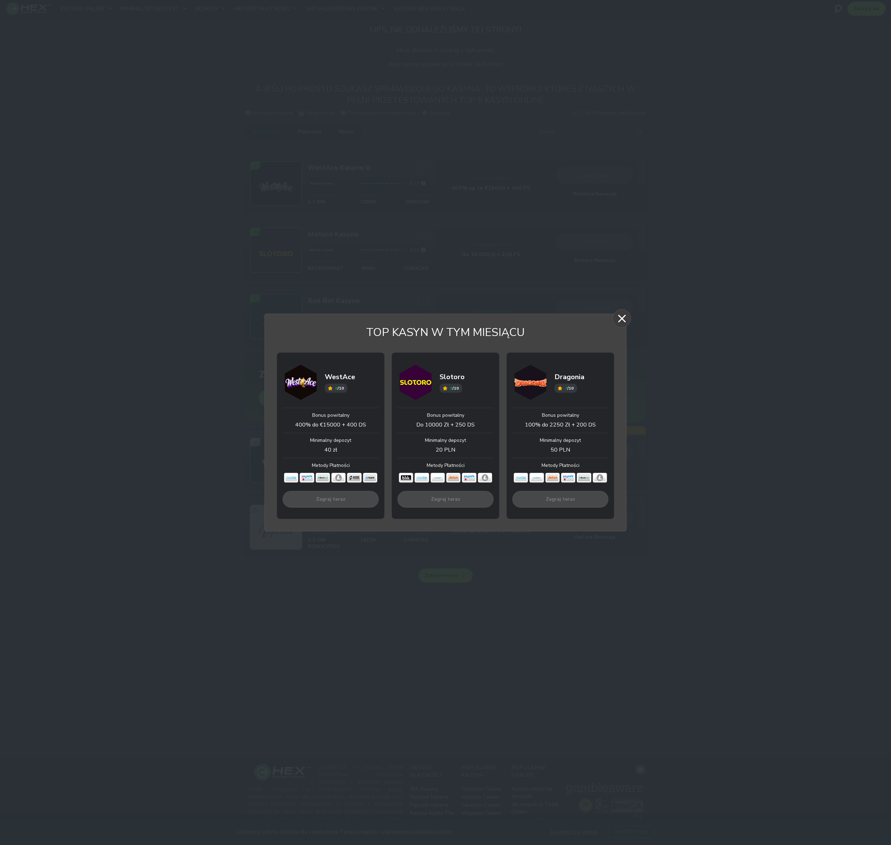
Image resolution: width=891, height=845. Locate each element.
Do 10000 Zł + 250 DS (445, 425)
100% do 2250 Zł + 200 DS (560, 425)
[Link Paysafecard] (307, 478)
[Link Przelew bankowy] (354, 478)
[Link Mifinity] (438, 478)
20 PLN (445, 450)
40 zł (330, 450)
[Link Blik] (406, 478)
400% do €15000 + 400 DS (330, 425)
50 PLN (560, 450)
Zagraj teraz (330, 499)
